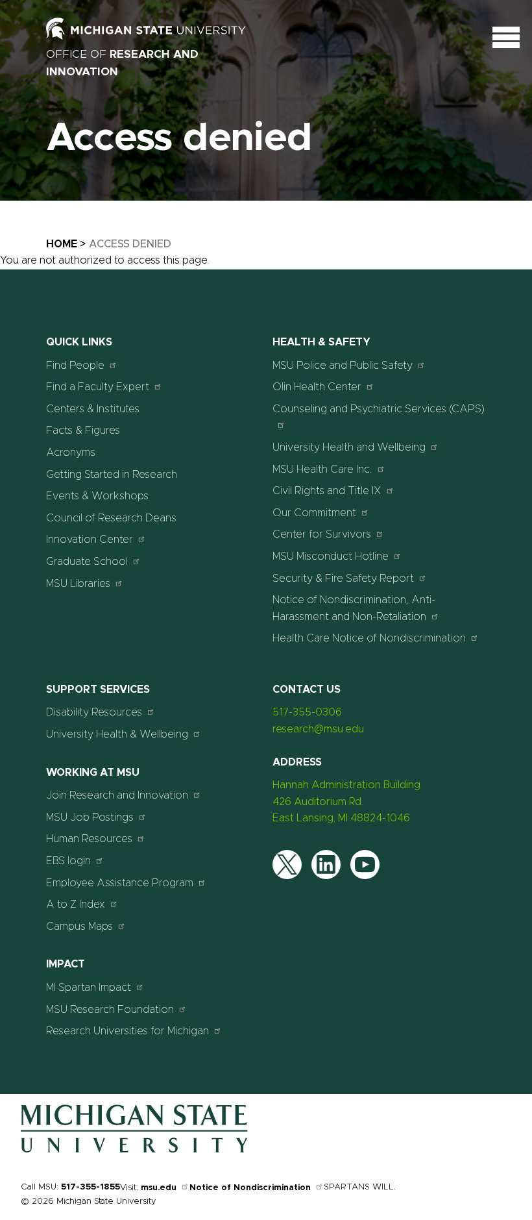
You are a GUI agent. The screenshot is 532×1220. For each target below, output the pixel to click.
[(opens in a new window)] (159, 36)
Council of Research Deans (111, 518)
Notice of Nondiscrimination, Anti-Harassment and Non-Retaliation (353, 608)
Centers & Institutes (92, 409)
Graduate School (87, 561)
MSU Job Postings (90, 817)
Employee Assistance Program (119, 883)
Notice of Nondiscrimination (250, 1188)
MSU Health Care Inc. (322, 469)
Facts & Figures (83, 430)
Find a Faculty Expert (97, 387)
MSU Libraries (78, 584)
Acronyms (70, 452)
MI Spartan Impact (88, 987)
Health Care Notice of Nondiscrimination (369, 638)
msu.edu (158, 1188)
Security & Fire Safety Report (343, 578)
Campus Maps (79, 926)
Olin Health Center (316, 387)
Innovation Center (89, 539)
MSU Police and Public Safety (342, 365)
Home (61, 244)
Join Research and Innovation (117, 795)
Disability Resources (94, 712)
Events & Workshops (97, 496)
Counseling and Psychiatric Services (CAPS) (378, 409)
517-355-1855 (90, 1187)
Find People (75, 365)
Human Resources (89, 839)
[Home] (134, 1150)
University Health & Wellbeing (117, 734)
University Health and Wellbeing (349, 447)
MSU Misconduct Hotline (330, 556)
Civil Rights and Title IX (326, 491)
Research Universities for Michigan (127, 1031)
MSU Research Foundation (110, 1009)
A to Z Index (75, 904)
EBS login (68, 861)
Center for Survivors (321, 534)
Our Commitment (314, 513)
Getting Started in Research (111, 474)
